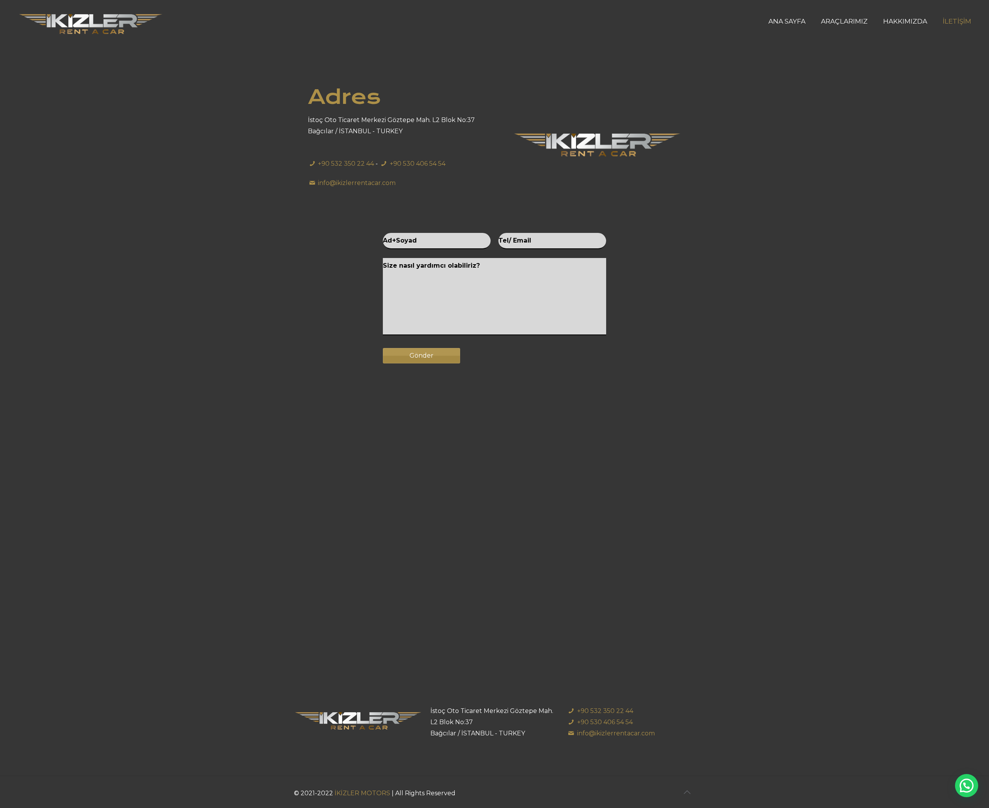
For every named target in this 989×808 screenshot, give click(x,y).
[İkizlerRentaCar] (91, 21)
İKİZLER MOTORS (363, 793)
